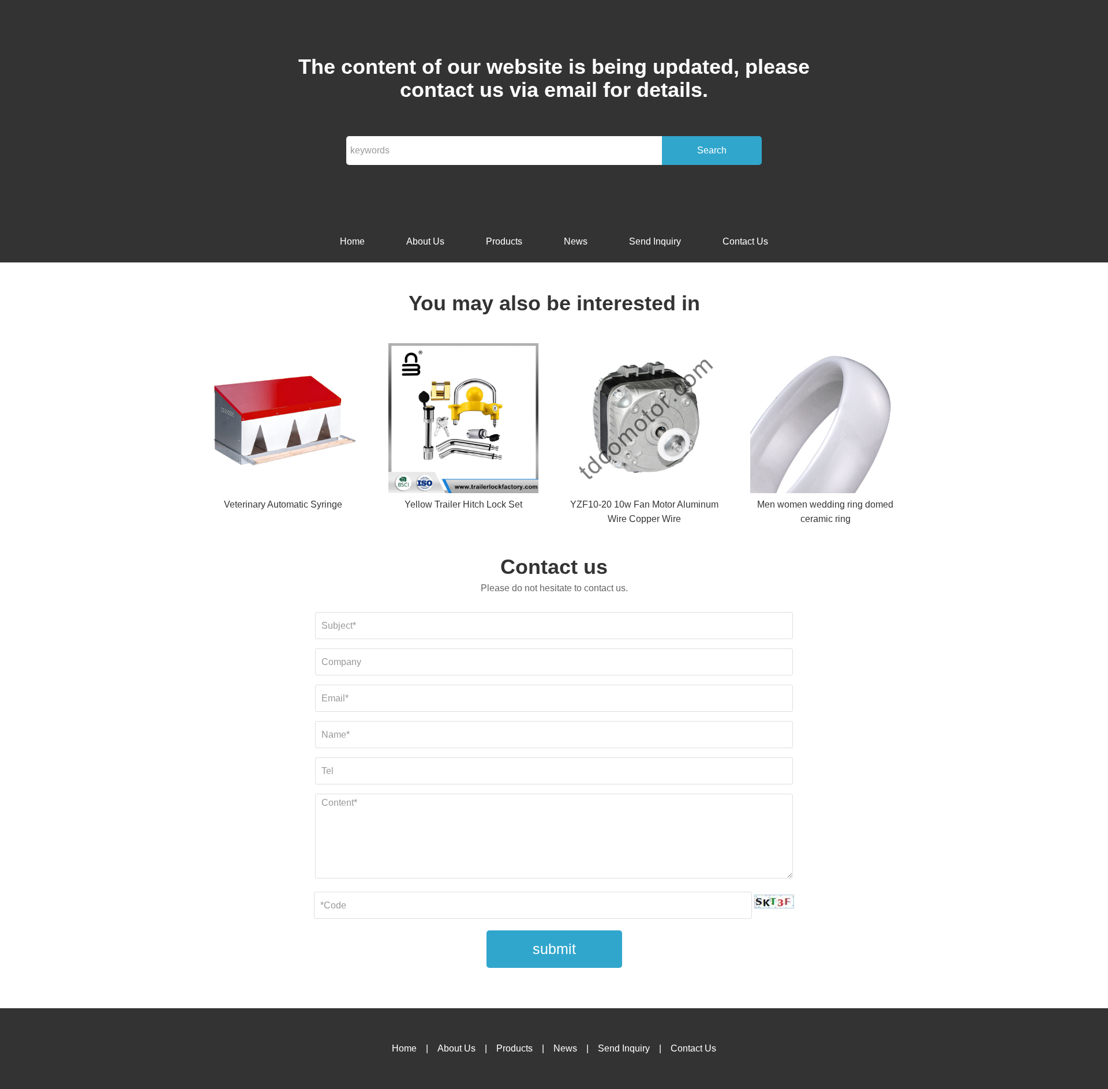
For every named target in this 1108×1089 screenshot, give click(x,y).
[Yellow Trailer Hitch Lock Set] (463, 420)
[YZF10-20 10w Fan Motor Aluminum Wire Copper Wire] (645, 420)
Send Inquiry (655, 241)
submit (554, 949)
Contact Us (745, 241)
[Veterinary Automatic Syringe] (283, 420)
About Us (425, 241)
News (575, 241)
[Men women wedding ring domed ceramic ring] (825, 420)
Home (352, 241)
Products (504, 241)
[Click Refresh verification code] (774, 901)
